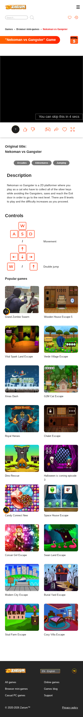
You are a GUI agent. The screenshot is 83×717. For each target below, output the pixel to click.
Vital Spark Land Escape (19, 356)
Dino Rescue (12, 475)
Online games (51, 682)
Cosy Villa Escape (54, 634)
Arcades (22, 163)
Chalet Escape (52, 436)
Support (48, 695)
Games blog (51, 688)
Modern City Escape (16, 594)
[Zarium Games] (15, 6)
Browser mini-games (27, 29)
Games (9, 29)
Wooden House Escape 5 (58, 316)
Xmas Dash (11, 396)
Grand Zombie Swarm (17, 314)
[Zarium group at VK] (74, 671)
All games (10, 682)
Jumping (61, 163)
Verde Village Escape (56, 356)
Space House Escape (56, 515)
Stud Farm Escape (15, 634)
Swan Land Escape (55, 555)
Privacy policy (70, 707)
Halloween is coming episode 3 (60, 477)
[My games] (69, 17)
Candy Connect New (16, 513)
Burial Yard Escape (54, 594)
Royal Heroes (12, 436)
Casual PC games (15, 695)
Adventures (41, 163)
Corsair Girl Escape (16, 555)
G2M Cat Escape (53, 396)
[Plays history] (76, 17)
